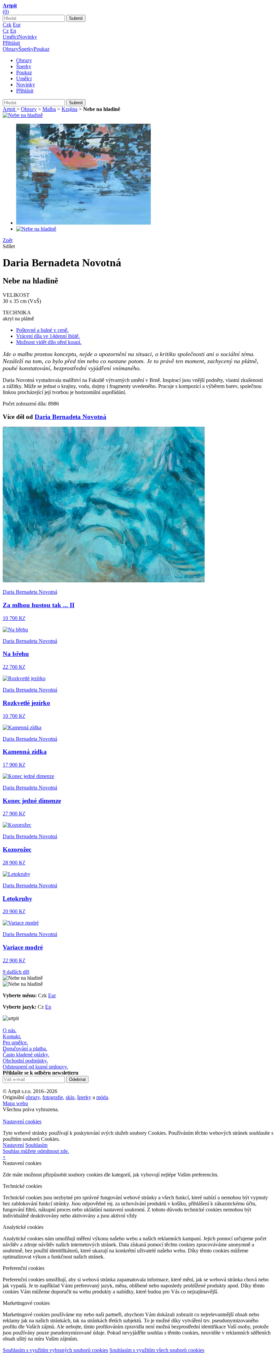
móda (102, 1097)
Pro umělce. (15, 1042)
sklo (70, 1097)
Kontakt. (12, 1036)
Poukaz (41, 49)
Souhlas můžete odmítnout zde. (36, 1151)
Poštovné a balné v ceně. (42, 330)
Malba (49, 109)
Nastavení (13, 1145)
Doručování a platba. (25, 1048)
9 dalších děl (16, 972)
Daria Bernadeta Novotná (70, 416)
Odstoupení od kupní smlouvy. (35, 1067)
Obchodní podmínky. (25, 1060)
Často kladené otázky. (26, 1054)
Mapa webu (15, 1103)
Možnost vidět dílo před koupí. (48, 342)
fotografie (52, 1097)
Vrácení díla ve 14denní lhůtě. (48, 336)
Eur (17, 25)
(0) (6, 11)
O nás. (9, 1030)
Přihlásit (11, 43)
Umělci (10, 37)
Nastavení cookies (22, 1121)
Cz (6, 31)
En (13, 31)
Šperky (26, 49)
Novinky (27, 37)
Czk (7, 25)
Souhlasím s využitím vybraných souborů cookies (55, 1350)
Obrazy (11, 49)
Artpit (9, 109)
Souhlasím (36, 1145)
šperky (84, 1097)
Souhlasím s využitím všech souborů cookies (156, 1350)
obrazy (33, 1097)
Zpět (7, 240)
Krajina (69, 109)
